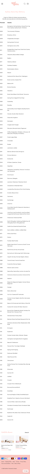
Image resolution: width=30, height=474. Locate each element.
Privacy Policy (23, 461)
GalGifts (6, 468)
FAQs (12, 463)
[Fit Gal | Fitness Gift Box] (22, 439)
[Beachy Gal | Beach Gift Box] (7, 439)
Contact (17, 461)
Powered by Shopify (13, 468)
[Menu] (2, 3)
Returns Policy (17, 463)
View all (27, 432)
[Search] (24, 4)
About (14, 461)
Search (2, 461)
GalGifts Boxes (6, 432)
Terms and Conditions (5, 463)
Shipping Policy (8, 461)
